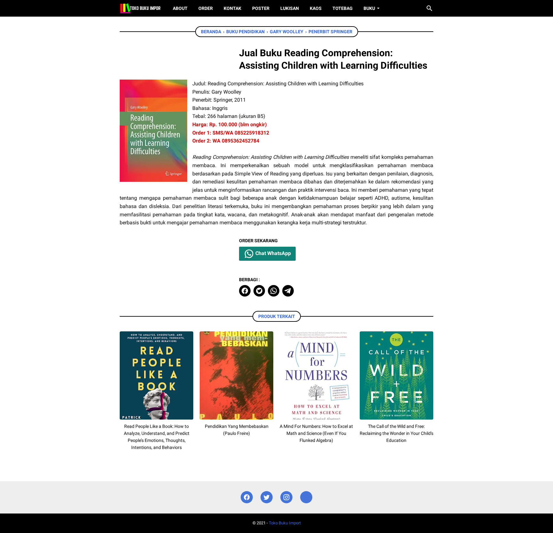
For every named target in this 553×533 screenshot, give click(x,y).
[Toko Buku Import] (140, 8)
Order (205, 8)
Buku (369, 8)
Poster (260, 8)
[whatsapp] (273, 291)
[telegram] (288, 291)
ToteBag (343, 8)
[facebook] (245, 291)
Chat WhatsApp (272, 253)
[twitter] (259, 291)
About (180, 8)
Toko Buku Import (285, 523)
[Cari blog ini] (429, 8)
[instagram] (286, 497)
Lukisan (289, 8)
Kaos (316, 8)
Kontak (232, 8)
